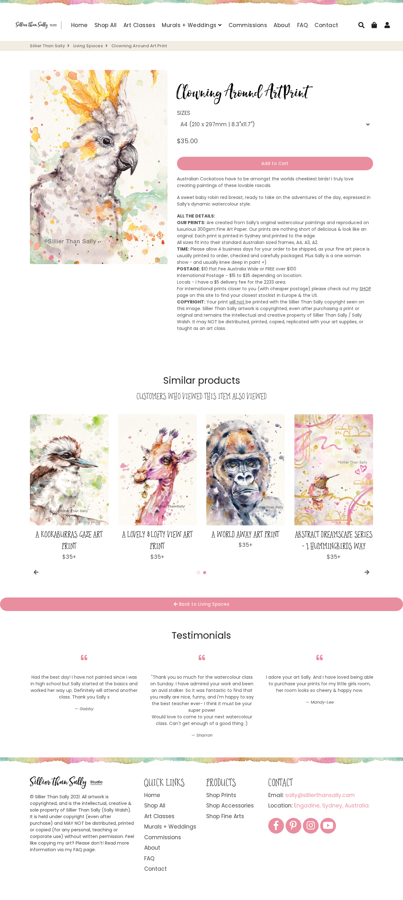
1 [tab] (198, 572)
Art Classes (139, 25)
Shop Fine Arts (225, 816)
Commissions (248, 25)
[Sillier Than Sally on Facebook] (276, 826)
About (282, 25)
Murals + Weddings (190, 25)
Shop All (105, 25)
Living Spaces (88, 46)
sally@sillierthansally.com (320, 795)
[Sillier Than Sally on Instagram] (311, 826)
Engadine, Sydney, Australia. (332, 805)
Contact (326, 25)
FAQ (302, 25)
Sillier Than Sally (47, 46)
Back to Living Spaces (203, 604)
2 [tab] (204, 572)
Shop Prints (221, 795)
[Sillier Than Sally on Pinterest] (293, 826)
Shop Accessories (230, 805)
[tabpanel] (69, 487)
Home (79, 25)
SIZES (183, 113)
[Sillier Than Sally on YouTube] (328, 826)
